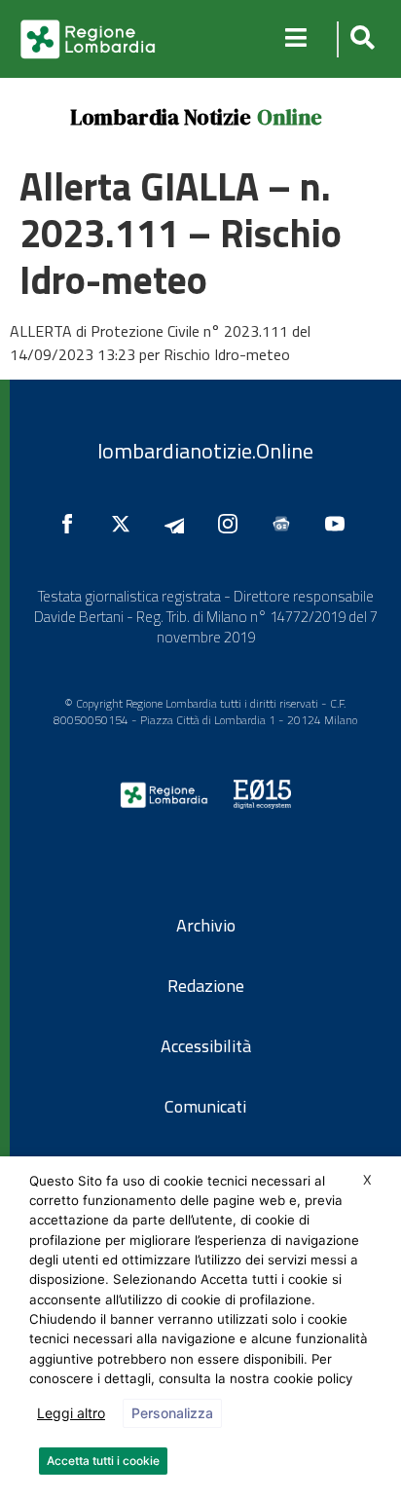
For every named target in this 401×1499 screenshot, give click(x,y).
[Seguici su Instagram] (232, 523)
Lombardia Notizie (160, 116)
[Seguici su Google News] (286, 523)
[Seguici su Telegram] (179, 523)
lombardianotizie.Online (205, 450)
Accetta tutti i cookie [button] (103, 1460)
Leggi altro (71, 1413)
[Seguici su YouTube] (339, 523)
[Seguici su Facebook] (72, 523)
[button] (360, 39)
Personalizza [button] (172, 1413)
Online (289, 116)
